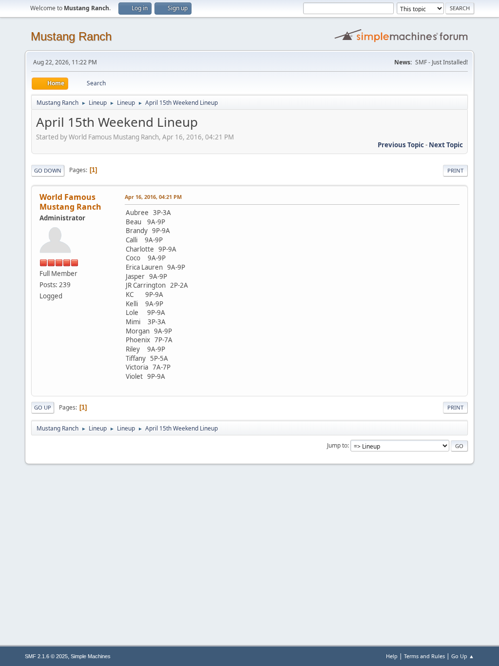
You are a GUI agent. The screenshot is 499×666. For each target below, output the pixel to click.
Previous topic (401, 144)
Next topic (446, 144)
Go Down (47, 170)
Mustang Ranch (71, 36)
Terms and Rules (424, 656)
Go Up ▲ (462, 656)
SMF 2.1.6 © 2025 (46, 656)
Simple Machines (91, 656)
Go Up (42, 407)
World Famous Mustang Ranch (70, 202)
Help (392, 656)
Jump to (337, 445)
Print (455, 170)
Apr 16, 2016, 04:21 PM (153, 196)
